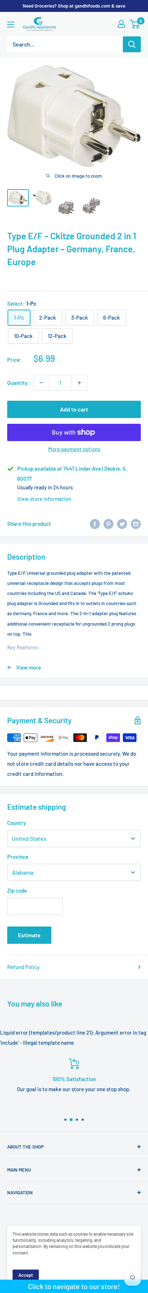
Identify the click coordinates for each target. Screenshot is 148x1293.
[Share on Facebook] (95, 523)
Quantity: (18, 382)
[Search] (132, 44)
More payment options (74, 449)
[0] (134, 24)
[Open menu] (10, 24)
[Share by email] (136, 523)
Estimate (29, 935)
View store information (44, 499)
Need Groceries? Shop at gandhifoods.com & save (74, 6)
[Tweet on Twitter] (122, 523)
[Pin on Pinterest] (108, 523)
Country (16, 822)
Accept (25, 1275)
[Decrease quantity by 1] (41, 382)
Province (17, 856)
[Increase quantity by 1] (79, 382)
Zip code (17, 890)
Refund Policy (23, 967)
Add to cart (74, 409)
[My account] (121, 24)
